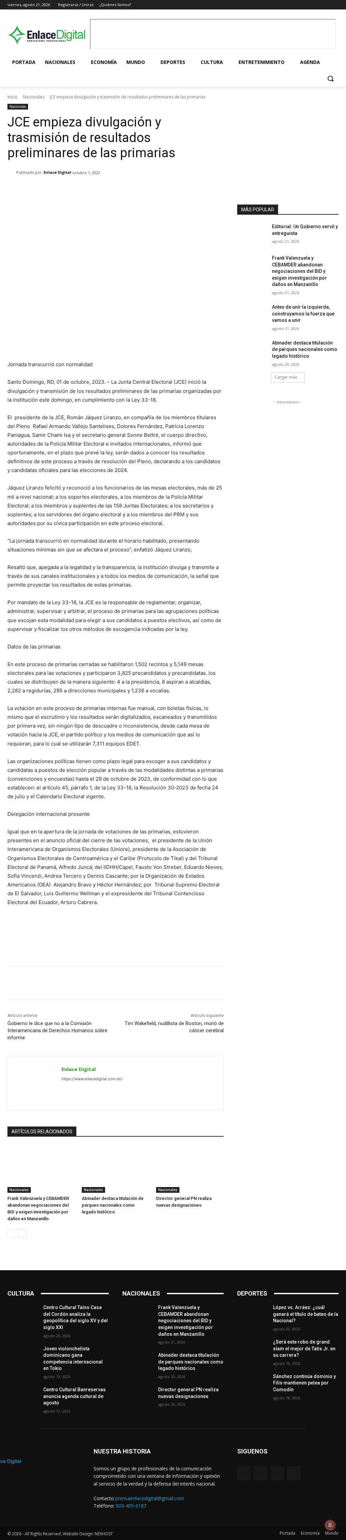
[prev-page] (11, 1233)
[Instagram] (316, 5)
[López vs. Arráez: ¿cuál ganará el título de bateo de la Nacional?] (252, 1315)
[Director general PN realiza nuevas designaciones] (190, 1169)
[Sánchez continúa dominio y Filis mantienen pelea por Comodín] (252, 1384)
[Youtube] (335, 5)
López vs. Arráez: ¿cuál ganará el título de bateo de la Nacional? (305, 1314)
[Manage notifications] (330, 1525)
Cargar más (286, 377)
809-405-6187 (131, 1505)
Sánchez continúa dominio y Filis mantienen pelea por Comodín (304, 1383)
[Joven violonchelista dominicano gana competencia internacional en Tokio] (22, 1356)
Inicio (12, 97)
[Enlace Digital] (47, 35)
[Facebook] (307, 5)
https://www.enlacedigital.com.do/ (92, 1078)
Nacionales (33, 97)
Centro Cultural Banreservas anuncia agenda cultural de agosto (74, 1396)
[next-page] (22, 1233)
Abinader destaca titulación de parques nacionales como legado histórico (113, 1205)
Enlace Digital (57, 172)
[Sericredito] (288, 109)
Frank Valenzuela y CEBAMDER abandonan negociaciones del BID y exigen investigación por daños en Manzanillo (299, 271)
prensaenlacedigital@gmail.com (149, 1498)
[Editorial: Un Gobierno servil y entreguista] (252, 234)
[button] (330, 78)
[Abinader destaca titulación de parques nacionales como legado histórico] (115, 1169)
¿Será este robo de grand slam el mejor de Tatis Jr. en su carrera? (304, 1348)
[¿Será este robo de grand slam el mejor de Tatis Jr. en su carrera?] (252, 1349)
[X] (325, 5)
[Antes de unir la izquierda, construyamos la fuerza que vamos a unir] (252, 314)
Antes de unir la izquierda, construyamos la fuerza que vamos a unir (303, 313)
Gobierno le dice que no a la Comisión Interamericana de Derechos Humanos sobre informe (57, 1030)
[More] (214, 190)
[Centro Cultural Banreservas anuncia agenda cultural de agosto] (22, 1397)
